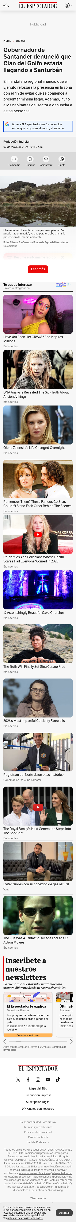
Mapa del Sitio (38, 1088)
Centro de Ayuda (38, 1137)
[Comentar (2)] (46, 159)
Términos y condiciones (38, 1127)
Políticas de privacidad (38, 1132)
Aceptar (64, 1213)
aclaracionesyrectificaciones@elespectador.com (45, 1173)
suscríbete (33, 1026)
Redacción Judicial (16, 141)
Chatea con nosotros (40, 1109)
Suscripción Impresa (38, 1095)
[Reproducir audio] (10, 281)
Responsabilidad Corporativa (38, 1122)
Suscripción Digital (38, 1102)
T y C (40, 1046)
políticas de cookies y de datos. (25, 1218)
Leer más (38, 269)
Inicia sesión (15, 1026)
